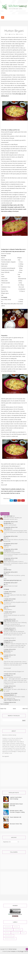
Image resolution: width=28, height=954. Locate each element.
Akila (5, 608)
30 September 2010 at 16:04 (10, 536)
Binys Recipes (7, 675)
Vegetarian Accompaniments (10, 938)
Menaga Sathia (7, 523)
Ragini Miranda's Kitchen (10, 621)
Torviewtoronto (7, 551)
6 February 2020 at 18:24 (10, 702)
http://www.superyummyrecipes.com (12, 580)
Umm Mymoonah (8, 516)
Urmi (5, 538)
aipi (4, 584)
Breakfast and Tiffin (8, 929)
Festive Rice (18, 249)
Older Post (25, 708)
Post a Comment (4, 704)
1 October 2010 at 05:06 (9, 599)
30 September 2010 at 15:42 (10, 527)
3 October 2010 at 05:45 (9, 640)
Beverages (16, 926)
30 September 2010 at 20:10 (10, 572)
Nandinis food (7, 600)
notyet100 (6, 545)
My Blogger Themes (23, 951)
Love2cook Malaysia (9, 630)
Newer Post (3, 708)
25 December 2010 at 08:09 (10, 693)
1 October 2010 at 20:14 (9, 612)
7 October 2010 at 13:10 (9, 686)
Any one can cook (16, 251)
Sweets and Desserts (9, 935)
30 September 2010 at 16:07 (10, 543)
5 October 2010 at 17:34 (9, 655)
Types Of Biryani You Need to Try (12, 700)
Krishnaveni (6, 593)
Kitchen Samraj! (12, 949)
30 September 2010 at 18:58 (10, 549)
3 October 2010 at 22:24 (9, 649)
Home (14, 708)
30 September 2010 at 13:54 (10, 521)
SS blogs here (7, 642)
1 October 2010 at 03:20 (9, 591)
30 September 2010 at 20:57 (10, 582)
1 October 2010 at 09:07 (9, 606)
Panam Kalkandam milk (15, 817)
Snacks (23, 932)
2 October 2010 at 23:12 (9, 628)
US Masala (6, 589)
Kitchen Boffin (7, 687)
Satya (5, 573)
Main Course (7, 932)
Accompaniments (8, 926)
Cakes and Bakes (18, 929)
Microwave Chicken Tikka (16, 823)
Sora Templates (12, 951)
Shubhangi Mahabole (9, 695)
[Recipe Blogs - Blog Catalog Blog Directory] (15, 914)
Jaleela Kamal (7, 651)
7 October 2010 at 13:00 (9, 674)
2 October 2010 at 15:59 (9, 619)
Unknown (6, 656)
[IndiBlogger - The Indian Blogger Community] (15, 911)
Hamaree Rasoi (7, 560)
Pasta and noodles (15, 932)
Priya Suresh (7, 529)
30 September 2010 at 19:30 (10, 558)
